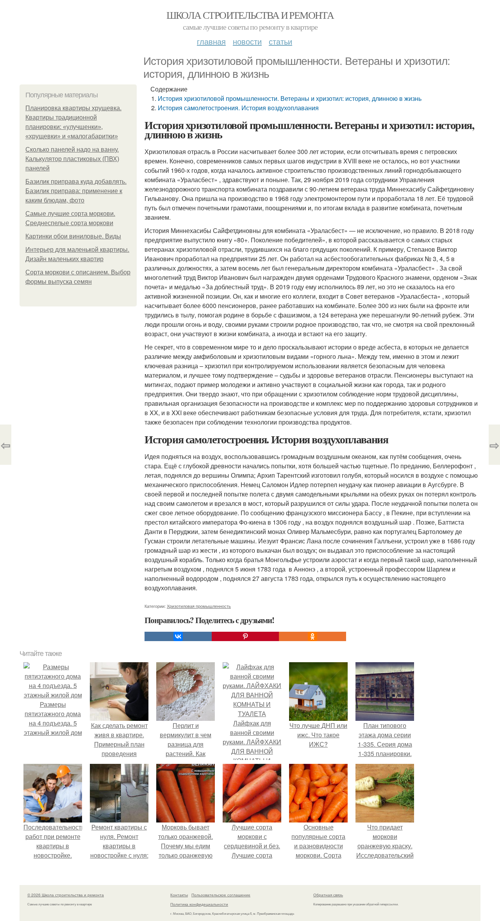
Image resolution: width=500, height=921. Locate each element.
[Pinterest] (245, 636)
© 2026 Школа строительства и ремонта (65, 895)
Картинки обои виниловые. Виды (73, 236)
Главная (211, 41)
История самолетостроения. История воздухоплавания (238, 107)
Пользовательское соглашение (220, 895)
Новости (247, 41)
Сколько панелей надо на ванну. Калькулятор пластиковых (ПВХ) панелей (72, 159)
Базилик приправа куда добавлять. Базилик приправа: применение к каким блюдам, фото (76, 191)
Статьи (280, 41)
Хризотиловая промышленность (199, 606)
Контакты (179, 895)
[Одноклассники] (312, 636)
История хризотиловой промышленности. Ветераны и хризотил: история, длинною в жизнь (289, 98)
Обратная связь (328, 895)
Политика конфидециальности (199, 904)
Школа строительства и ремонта (250, 15)
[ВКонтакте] (178, 636)
